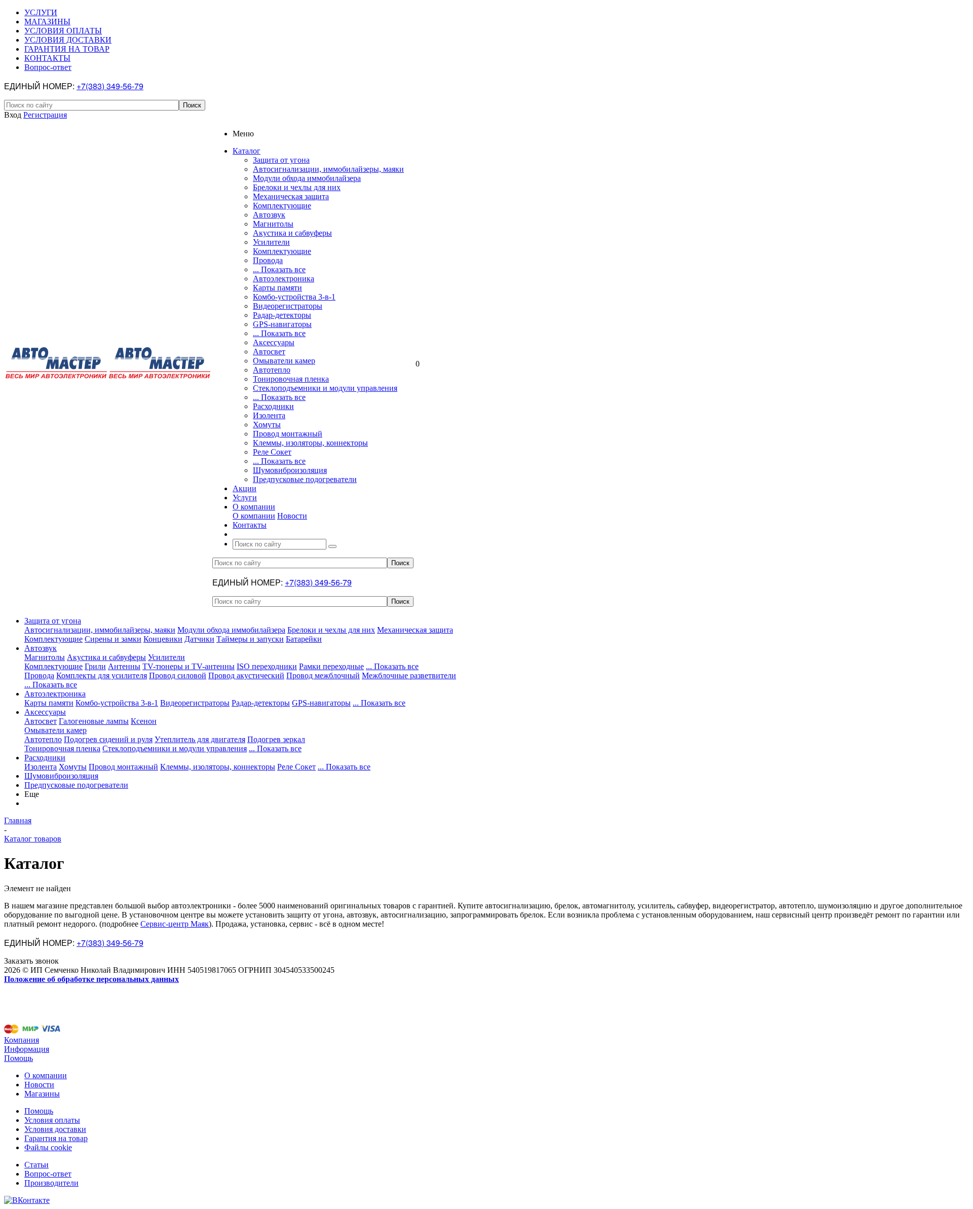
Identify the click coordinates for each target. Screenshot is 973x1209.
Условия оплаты (52, 1120)
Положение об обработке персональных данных (91, 979)
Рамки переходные (331, 666)
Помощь (18, 1058)
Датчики (199, 639)
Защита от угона (281, 160)
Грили (95, 666)
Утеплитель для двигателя (200, 739)
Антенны (124, 666)
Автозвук (269, 214)
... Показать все (279, 269)
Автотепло (271, 369)
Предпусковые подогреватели (305, 479)
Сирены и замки (113, 639)
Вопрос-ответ (47, 1173)
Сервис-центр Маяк (174, 924)
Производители (51, 1183)
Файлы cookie (48, 1147)
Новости (292, 515)
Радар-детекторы (282, 315)
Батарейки (304, 639)
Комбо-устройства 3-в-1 (294, 296)
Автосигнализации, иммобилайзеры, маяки (328, 169)
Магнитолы (273, 223)
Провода (268, 260)
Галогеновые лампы (94, 721)
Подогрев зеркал (276, 739)
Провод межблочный (323, 675)
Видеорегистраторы (287, 306)
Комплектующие (282, 205)
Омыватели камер (284, 360)
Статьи (36, 1164)
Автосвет (269, 351)
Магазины (42, 1093)
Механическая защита (291, 196)
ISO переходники (267, 666)
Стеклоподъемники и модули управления (325, 388)
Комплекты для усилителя (101, 675)
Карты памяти (277, 287)
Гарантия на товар (56, 1138)
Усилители (271, 242)
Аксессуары (273, 342)
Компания (21, 1040)
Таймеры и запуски (250, 639)
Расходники (273, 406)
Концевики (162, 639)
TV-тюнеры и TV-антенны (188, 666)
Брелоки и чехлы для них (297, 187)
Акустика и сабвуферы (292, 233)
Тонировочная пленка (291, 379)
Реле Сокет (272, 452)
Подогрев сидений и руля (108, 739)
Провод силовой (177, 675)
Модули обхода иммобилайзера (307, 178)
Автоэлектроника (283, 278)
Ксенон (144, 721)
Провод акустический (246, 675)
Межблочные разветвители (409, 675)
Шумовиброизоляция (290, 470)
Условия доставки (55, 1129)
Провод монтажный (287, 433)
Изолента (269, 415)
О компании (254, 515)
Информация (26, 1049)
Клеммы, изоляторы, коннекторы (310, 442)
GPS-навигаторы (282, 324)
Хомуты (267, 424)
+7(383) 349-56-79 (110, 86)
